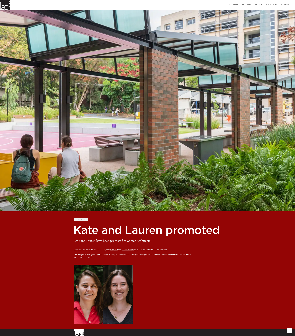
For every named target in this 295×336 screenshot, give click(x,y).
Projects (246, 5)
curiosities (271, 5)
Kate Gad (114, 250)
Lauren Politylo (128, 250)
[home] (5, 5)
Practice (233, 5)
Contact (285, 5)
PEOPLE (258, 5)
